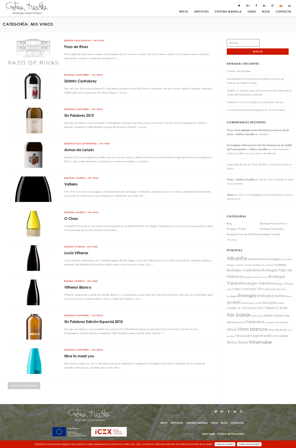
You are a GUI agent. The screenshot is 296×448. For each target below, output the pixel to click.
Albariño (237, 258)
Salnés (268, 315)
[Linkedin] (235, 411)
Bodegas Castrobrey (77, 75)
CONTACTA (283, 11)
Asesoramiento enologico (264, 259)
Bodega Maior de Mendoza (239, 265)
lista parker (270, 302)
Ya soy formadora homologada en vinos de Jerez (256, 109)
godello (234, 302)
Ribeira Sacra (257, 315)
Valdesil (263, 134)
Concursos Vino (252, 289)
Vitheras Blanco (77, 287)
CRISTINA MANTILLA (228, 11)
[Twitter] (216, 411)
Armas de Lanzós (79, 150)
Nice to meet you (79, 356)
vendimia (269, 322)
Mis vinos (98, 40)
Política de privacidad (249, 444)
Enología (247, 295)
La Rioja (258, 303)
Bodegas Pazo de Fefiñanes (80, 143)
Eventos (279, 296)
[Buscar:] (243, 43)
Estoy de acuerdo (225, 444)
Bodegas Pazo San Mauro (256, 277)
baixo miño (287, 259)
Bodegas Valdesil (74, 178)
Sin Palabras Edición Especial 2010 (93, 321)
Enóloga (264, 295)
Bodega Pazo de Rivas (77, 40)
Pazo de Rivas (76, 46)
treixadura (238, 322)
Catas (236, 289)
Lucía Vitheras (76, 253)
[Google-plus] (222, 411)
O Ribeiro (269, 308)
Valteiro (70, 184)
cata (229, 289)
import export (248, 303)
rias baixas (239, 314)
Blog (229, 223)
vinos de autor (277, 329)
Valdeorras (255, 322)
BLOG (266, 11)
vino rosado (281, 322)
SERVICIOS (201, 11)
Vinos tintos (237, 342)
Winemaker (260, 342)
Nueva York (255, 308)
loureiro (281, 303)
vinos (231, 329)
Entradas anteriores (24, 385)
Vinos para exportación (253, 336)
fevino (289, 296)
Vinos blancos (252, 329)
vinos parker (280, 336)
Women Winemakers (239, 71)
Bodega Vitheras (74, 246)
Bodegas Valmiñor (257, 283)
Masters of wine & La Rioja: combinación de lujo (255, 102)
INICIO (183, 11)
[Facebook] (228, 411)
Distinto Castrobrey (80, 81)
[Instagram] (241, 411)
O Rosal (281, 308)
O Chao (71, 218)
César (230, 194)
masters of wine (237, 308)
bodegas (280, 264)
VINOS (251, 11)
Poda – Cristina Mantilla (241, 179)
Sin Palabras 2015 (79, 115)
